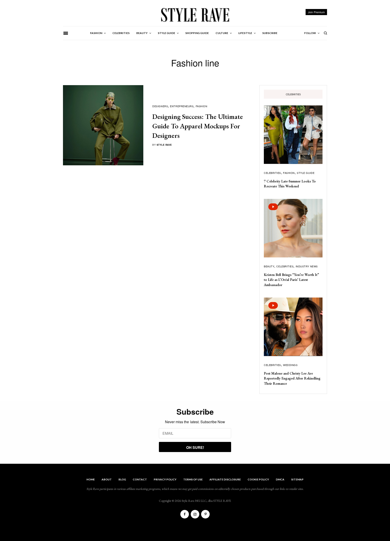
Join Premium (316, 12)
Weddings (290, 365)
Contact (140, 479)
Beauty (269, 266)
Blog (122, 479)
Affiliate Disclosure (225, 479)
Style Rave (164, 144)
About (107, 479)
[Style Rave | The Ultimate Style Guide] (195, 15)
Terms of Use (193, 479)
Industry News (307, 266)
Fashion (201, 106)
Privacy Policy (165, 479)
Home (90, 479)
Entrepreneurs (181, 106)
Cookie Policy (258, 479)
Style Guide (305, 173)
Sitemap (297, 479)
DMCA (280, 479)
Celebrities (272, 173)
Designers (160, 106)
